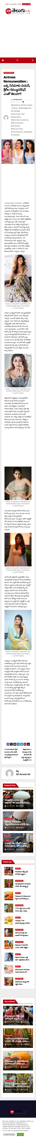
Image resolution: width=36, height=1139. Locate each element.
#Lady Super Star (18, 114)
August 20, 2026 (13, 1022)
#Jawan (15, 108)
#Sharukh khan (17, 129)
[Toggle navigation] (32, 60)
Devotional (8, 818)
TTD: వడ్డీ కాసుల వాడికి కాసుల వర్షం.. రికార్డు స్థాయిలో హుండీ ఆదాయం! (18, 1086)
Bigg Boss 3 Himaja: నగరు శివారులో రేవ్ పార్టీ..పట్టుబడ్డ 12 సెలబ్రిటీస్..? (26, 754)
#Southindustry (17, 132)
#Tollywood (15, 135)
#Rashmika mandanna (19, 120)
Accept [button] (20, 1134)
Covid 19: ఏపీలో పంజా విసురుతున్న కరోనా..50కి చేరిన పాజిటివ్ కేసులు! (16, 846)
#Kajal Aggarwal (25, 108)
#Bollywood (15, 105)
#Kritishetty (15, 111)
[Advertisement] (18, 36)
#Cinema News (26, 105)
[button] (17, 60)
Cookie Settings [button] (9, 1134)
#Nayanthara (16, 117)
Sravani (21, 806)
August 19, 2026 (13, 1067)
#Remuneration (17, 123)
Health (7, 797)
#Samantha (15, 126)
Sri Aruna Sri (17, 99)
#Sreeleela (28, 132)
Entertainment (9, 72)
